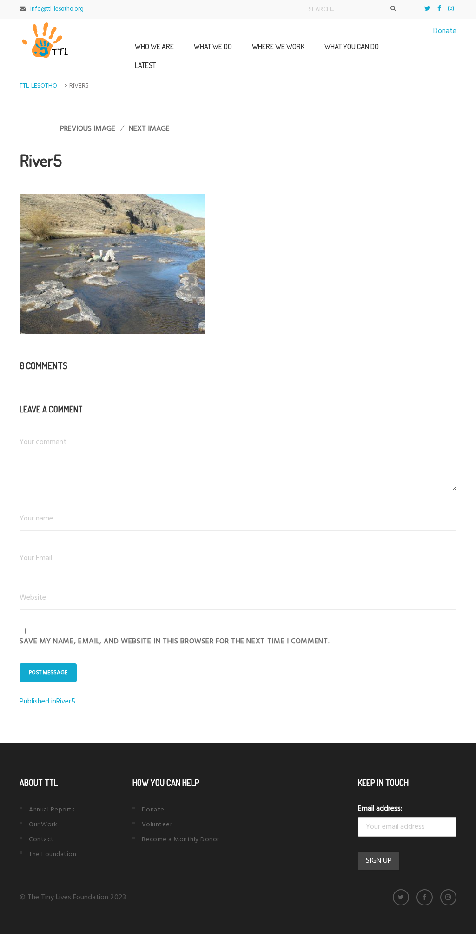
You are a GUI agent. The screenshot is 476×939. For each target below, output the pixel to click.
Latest (145, 65)
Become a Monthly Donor (180, 839)
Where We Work (278, 46)
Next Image (149, 129)
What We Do (213, 46)
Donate (444, 31)
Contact (41, 839)
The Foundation (52, 854)
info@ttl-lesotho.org (57, 9)
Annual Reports (51, 809)
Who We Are (154, 46)
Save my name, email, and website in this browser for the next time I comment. (175, 641)
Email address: (380, 809)
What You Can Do (351, 46)
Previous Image (87, 129)
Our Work (43, 824)
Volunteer (157, 824)
